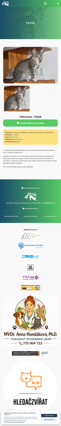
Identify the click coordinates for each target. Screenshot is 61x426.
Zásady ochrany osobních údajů (11, 216)
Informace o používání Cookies (31, 216)
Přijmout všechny (49, 415)
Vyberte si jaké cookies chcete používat (14, 422)
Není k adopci (17, 139)
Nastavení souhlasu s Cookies (50, 216)
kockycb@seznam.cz (31, 208)
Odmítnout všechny (49, 419)
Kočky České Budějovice (32, 188)
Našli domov (14, 137)
